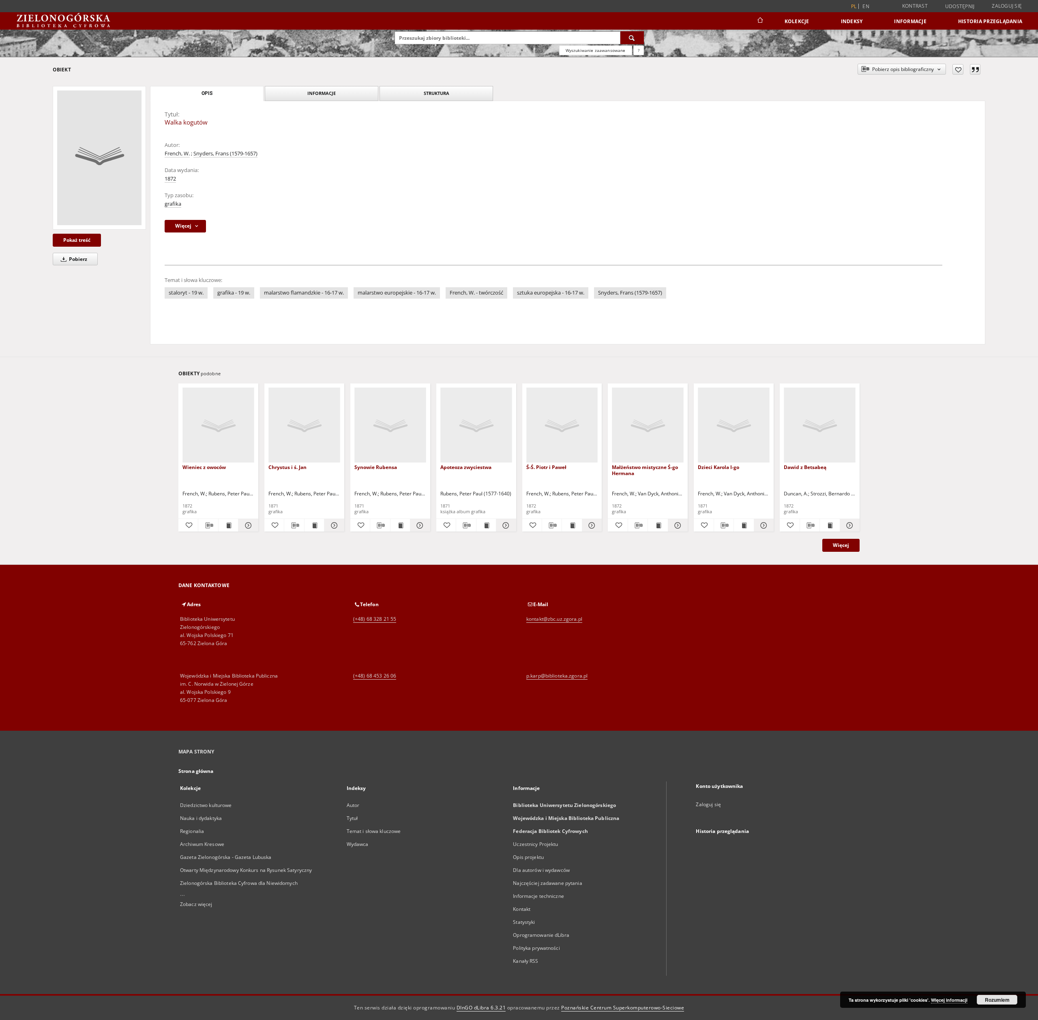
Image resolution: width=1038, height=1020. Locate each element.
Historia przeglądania (990, 21)
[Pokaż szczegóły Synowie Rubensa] (419, 525)
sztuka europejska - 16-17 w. (550, 292)
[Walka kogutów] (99, 157)
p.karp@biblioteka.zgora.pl (557, 675)
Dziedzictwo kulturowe (206, 805)
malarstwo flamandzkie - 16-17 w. (304, 292)
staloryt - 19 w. (186, 292)
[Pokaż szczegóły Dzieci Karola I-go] (762, 525)
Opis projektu (528, 857)
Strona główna (196, 771)
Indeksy (852, 21)
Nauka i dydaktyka (201, 818)
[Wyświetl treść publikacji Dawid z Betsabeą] (829, 525)
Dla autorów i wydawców (541, 870)
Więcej (841, 545)
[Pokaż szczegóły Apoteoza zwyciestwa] (505, 525)
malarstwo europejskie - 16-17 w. (397, 292)
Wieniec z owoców (204, 467)
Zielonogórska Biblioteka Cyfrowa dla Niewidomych (239, 883)
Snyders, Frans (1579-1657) (225, 153)
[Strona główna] (760, 21)
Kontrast (915, 5)
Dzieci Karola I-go (718, 467)
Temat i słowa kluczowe (374, 831)
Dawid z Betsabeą (805, 467)
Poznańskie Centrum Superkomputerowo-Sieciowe (622, 1007)
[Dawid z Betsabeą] (819, 425)
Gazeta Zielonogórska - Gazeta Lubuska (225, 857)
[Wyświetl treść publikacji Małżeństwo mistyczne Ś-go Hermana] (657, 525)
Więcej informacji (949, 1000)
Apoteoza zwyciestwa (465, 467)
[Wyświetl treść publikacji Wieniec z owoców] (228, 525)
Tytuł (352, 818)
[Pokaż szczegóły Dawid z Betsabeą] (848, 525)
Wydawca (358, 844)
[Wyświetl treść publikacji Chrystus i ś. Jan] (314, 525)
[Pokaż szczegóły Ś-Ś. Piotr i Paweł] (590, 525)
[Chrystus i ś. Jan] (304, 425)
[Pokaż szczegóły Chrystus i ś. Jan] (333, 525)
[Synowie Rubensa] (390, 425)
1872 (170, 178)
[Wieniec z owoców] (218, 425)
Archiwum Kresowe (202, 844)
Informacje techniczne (538, 896)
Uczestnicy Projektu (535, 844)
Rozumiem (997, 999)
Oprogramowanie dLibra (541, 935)
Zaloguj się (1007, 5)
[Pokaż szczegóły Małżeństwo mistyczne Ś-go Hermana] (676, 525)
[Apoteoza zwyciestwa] (476, 425)
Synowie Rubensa (375, 467)
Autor (353, 805)
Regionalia (192, 831)
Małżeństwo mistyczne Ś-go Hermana (645, 470)
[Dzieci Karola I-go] (733, 425)
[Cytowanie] (975, 69)
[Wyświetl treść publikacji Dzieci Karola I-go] (743, 525)
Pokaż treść (76, 240)
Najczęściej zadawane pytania (547, 883)
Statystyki (524, 922)
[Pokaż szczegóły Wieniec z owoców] (247, 525)
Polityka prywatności (536, 948)
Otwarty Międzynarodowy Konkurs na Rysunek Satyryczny (246, 870)
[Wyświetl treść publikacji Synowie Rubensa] (400, 525)
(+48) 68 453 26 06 (374, 675)
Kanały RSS (525, 961)
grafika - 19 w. (233, 292)
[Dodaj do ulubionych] (957, 69)
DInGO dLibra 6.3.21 (481, 1007)
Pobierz (77, 259)
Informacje (910, 21)
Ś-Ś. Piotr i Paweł (546, 467)
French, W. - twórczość (476, 292)
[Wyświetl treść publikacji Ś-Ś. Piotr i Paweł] (571, 525)
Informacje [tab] (321, 93)
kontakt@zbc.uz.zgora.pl (554, 618)
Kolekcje (797, 21)
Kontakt (521, 909)
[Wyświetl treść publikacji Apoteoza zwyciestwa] (486, 525)
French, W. (177, 153)
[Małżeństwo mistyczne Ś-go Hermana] (647, 425)
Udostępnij (960, 6)
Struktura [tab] (436, 93)
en (865, 6)
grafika (173, 203)
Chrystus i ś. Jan (287, 467)
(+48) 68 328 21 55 (374, 618)
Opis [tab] (207, 93)
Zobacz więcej (196, 904)
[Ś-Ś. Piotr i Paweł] (562, 425)
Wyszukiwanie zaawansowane (596, 50)
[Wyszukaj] (632, 37)
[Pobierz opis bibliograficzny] (208, 525)
